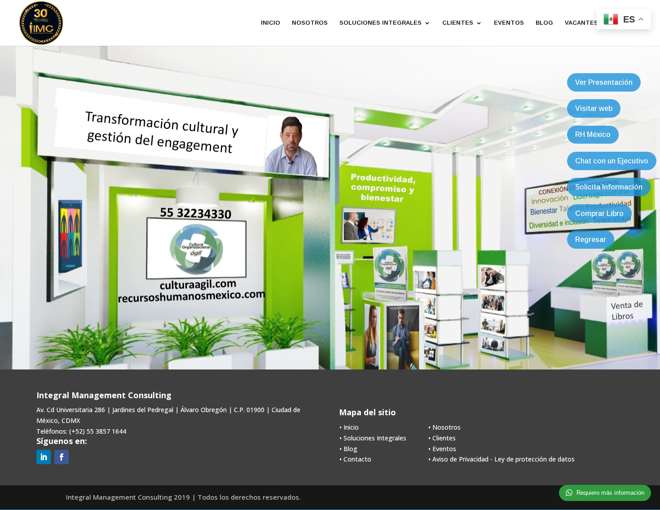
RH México (593, 134)
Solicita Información (608, 187)
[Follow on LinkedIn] (43, 457)
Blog (350, 448)
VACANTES (581, 23)
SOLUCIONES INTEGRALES (380, 23)
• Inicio (349, 427)
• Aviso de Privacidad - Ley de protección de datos (501, 459)
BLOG (544, 23)
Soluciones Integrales (374, 438)
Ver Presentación (604, 82)
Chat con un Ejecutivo (611, 161)
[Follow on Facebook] (61, 457)
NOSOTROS (310, 23)
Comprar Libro (599, 213)
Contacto (357, 459)
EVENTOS (509, 23)
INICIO (270, 23)
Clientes (444, 438)
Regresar (590, 239)
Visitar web (593, 108)
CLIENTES (457, 23)
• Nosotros (444, 427)
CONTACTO (628, 23)
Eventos (444, 448)
